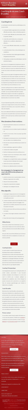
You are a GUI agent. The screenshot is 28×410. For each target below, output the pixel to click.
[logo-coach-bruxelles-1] (8, 3)
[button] (26, 4)
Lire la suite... (14, 243)
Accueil (7, 16)
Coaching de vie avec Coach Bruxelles (18, 16)
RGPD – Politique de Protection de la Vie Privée (14, 407)
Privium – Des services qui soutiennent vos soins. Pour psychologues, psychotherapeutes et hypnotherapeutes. (14, 403)
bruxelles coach (13, 400)
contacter (20, 379)
